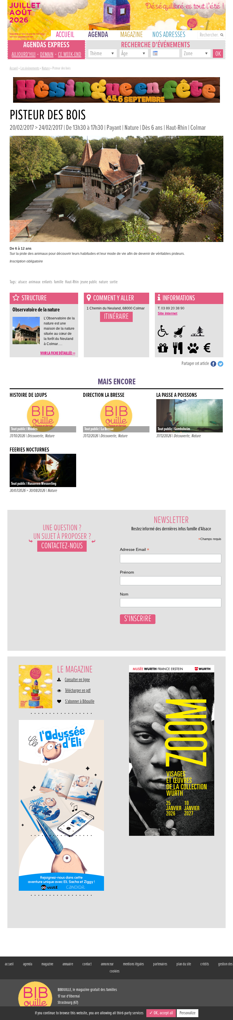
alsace (22, 282)
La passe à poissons (176, 395)
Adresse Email (134, 550)
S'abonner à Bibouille (79, 702)
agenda (27, 964)
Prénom (127, 572)
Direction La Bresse (103, 395)
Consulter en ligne (77, 680)
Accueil (14, 68)
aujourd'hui (24, 54)
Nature (46, 68)
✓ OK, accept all (161, 1013)
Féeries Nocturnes (29, 450)
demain (46, 54)
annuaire (68, 964)
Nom (124, 594)
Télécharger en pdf (78, 691)
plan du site (183, 964)
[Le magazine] (35, 686)
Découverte (35, 436)
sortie (114, 282)
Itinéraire (116, 317)
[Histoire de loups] (43, 415)
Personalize (187, 1013)
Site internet (167, 313)
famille (58, 282)
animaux (34, 282)
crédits (204, 964)
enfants (47, 282)
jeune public (88, 282)
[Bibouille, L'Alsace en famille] (116, 20)
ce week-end (69, 54)
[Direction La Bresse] (116, 415)
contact (86, 964)
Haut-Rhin (72, 282)
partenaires (160, 964)
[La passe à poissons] (189, 415)
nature (103, 282)
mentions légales (133, 964)
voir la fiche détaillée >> (57, 353)
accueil (9, 964)
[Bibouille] (116, 89)
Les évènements (29, 68)
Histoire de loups (28, 395)
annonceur (107, 964)
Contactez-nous (62, 546)
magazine (47, 964)
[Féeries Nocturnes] (43, 470)
